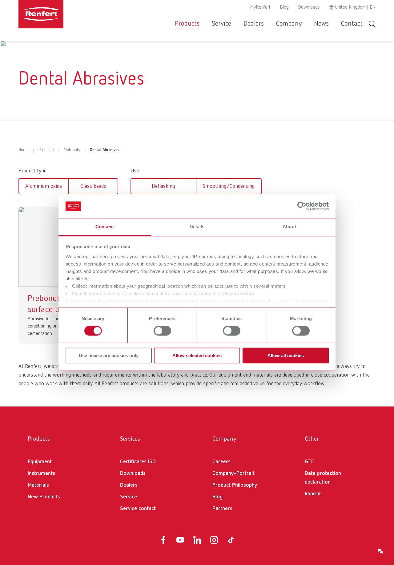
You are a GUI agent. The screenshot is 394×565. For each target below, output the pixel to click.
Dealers (253, 23)
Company (289, 23)
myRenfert (260, 7)
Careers (221, 461)
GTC (309, 461)
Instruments (41, 473)
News (321, 23)
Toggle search (372, 24)
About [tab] (289, 226)
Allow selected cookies (197, 355)
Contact (352, 23)
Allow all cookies (285, 355)
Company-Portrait (233, 473)
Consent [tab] (104, 226)
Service (221, 23)
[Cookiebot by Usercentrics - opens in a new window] (302, 206)
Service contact (138, 508)
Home (23, 150)
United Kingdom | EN (355, 7)
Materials (72, 150)
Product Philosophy (234, 485)
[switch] (162, 331)
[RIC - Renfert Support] (380, 551)
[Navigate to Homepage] (59, 14)
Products (187, 23)
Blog (284, 7)
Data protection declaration (323, 478)
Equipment (40, 461)
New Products (44, 497)
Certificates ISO (138, 461)
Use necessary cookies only (109, 355)
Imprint (313, 494)
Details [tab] (197, 226)
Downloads (309, 7)
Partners (222, 508)
